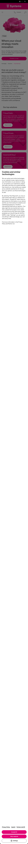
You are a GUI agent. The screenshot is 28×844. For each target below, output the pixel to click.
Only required (14, 836)
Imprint (13, 827)
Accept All (14, 832)
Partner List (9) (21, 827)
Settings (15, 841)
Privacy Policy (6, 827)
